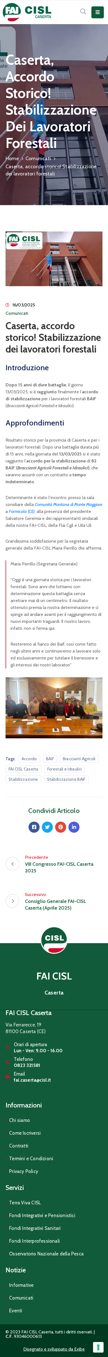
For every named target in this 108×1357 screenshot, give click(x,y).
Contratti (18, 1146)
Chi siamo (19, 1120)
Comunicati (38, 158)
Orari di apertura (30, 1044)
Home (12, 158)
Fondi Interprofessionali (34, 1241)
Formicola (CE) (22, 511)
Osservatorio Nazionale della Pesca (46, 1254)
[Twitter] (47, 827)
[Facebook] (34, 827)
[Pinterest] (60, 827)
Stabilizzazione (23, 779)
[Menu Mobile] (97, 12)
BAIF (50, 758)
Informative (21, 1285)
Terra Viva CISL (25, 1202)
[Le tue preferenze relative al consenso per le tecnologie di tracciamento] (98, 1347)
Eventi (15, 1310)
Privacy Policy (23, 1171)
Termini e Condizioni (31, 1158)
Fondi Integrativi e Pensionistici (42, 1215)
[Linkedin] (73, 827)
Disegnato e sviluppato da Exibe (54, 1349)
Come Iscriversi (25, 1133)
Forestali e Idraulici (64, 769)
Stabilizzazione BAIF (66, 779)
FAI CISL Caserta (23, 769)
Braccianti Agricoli (79, 758)
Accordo (29, 758)
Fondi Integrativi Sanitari (35, 1228)
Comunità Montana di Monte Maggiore (68, 504)
